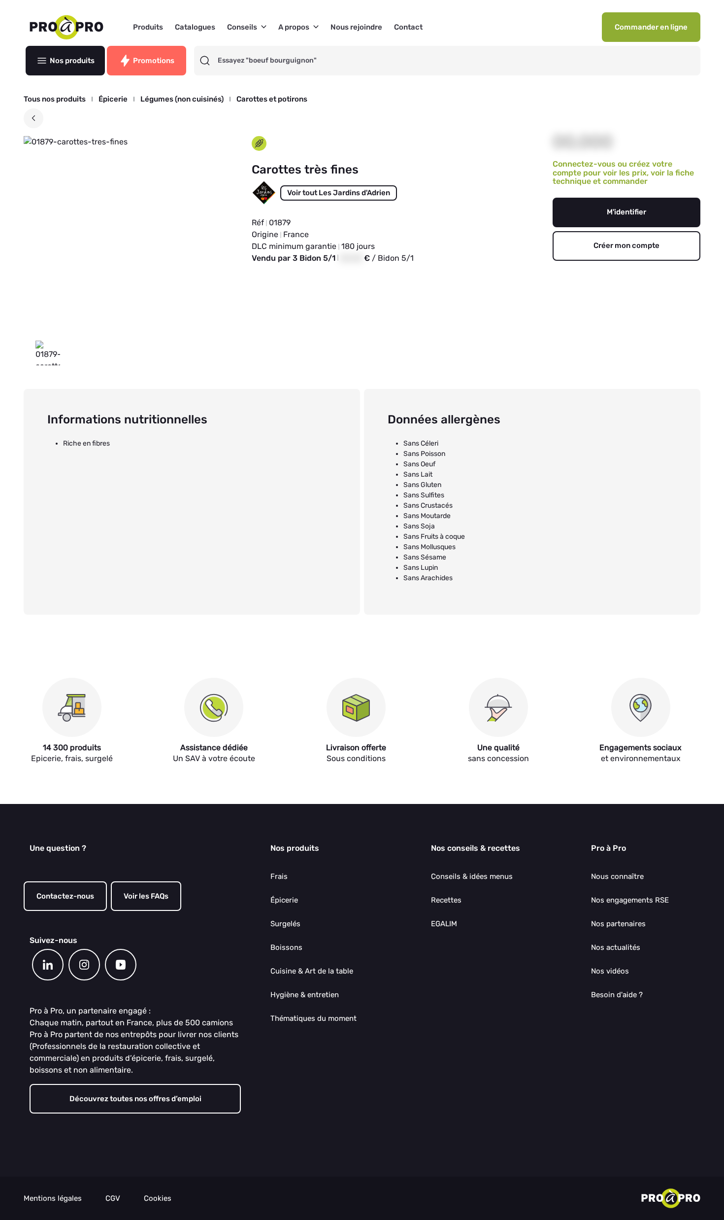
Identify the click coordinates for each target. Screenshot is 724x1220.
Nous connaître (617, 876)
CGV (112, 1198)
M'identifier (626, 212)
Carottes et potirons (271, 99)
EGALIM (444, 923)
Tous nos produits (55, 99)
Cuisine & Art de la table (311, 971)
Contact (408, 27)
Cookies (157, 1198)
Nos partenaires (618, 923)
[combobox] (456, 60)
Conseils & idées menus (472, 876)
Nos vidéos (610, 971)
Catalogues (195, 27)
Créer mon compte (626, 245)
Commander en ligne (651, 27)
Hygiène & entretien (304, 994)
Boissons (286, 947)
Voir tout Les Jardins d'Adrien (338, 192)
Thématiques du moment (313, 1018)
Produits (148, 27)
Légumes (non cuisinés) (182, 99)
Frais (279, 876)
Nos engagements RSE (630, 900)
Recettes (446, 900)
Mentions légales (53, 1198)
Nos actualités (615, 947)
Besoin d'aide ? (617, 994)
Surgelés (285, 923)
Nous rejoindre (356, 27)
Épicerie (113, 99)
